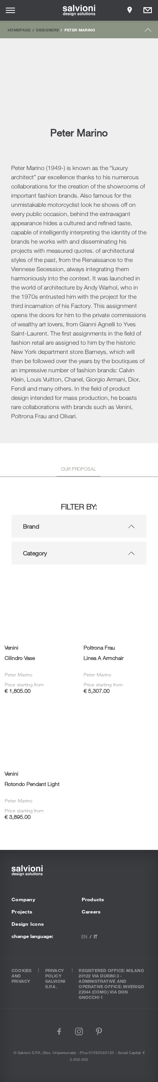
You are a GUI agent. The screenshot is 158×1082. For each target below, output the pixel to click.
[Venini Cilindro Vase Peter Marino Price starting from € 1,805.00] (39, 581)
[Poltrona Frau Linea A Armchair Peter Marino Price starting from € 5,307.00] (118, 581)
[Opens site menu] (10, 10)
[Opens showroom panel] (129, 10)
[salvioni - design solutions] (79, 10)
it (95, 936)
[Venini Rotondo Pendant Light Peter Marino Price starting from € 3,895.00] (39, 707)
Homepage (19, 30)
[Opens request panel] (147, 10)
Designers (47, 30)
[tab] (78, 470)
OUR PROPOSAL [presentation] (78, 469)
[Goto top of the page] (148, 31)
